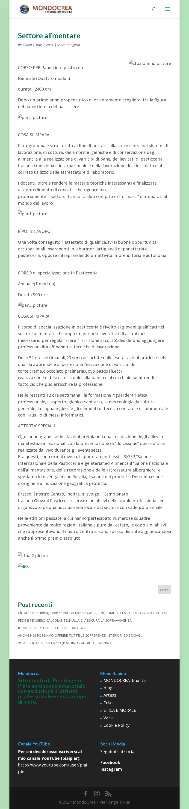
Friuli (108, 703)
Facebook (110, 762)
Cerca (164, 590)
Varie (108, 718)
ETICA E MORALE (119, 710)
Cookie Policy (116, 725)
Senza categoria (68, 45)
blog (107, 687)
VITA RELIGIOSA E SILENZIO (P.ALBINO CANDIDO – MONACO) (66, 643)
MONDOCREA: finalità (124, 680)
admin (27, 45)
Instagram (111, 769)
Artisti (109, 695)
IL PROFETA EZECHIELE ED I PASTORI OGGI (51, 628)
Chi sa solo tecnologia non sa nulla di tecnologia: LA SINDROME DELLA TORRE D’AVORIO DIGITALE (93, 613)
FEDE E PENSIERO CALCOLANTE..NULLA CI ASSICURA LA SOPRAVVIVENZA (75, 620)
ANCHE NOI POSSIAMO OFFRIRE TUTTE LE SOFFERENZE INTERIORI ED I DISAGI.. (80, 635)
